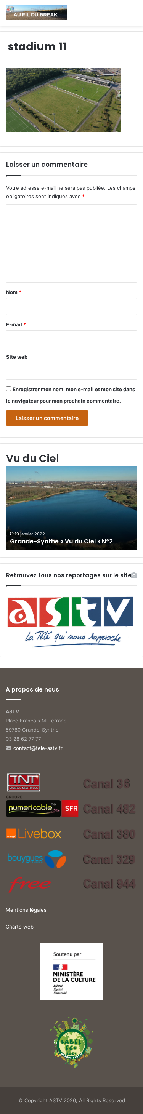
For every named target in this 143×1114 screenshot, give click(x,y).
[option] (71, 508)
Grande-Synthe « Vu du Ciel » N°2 (61, 541)
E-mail (16, 324)
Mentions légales (26, 910)
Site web (16, 357)
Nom (13, 292)
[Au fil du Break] (36, 12)
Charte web (20, 927)
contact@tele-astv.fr (38, 748)
